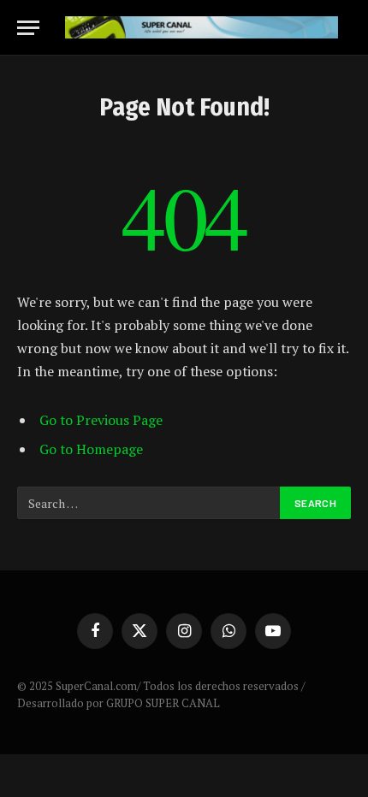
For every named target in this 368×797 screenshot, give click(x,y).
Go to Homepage (91, 449)
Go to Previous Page (101, 419)
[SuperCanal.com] (201, 28)
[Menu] (28, 28)
